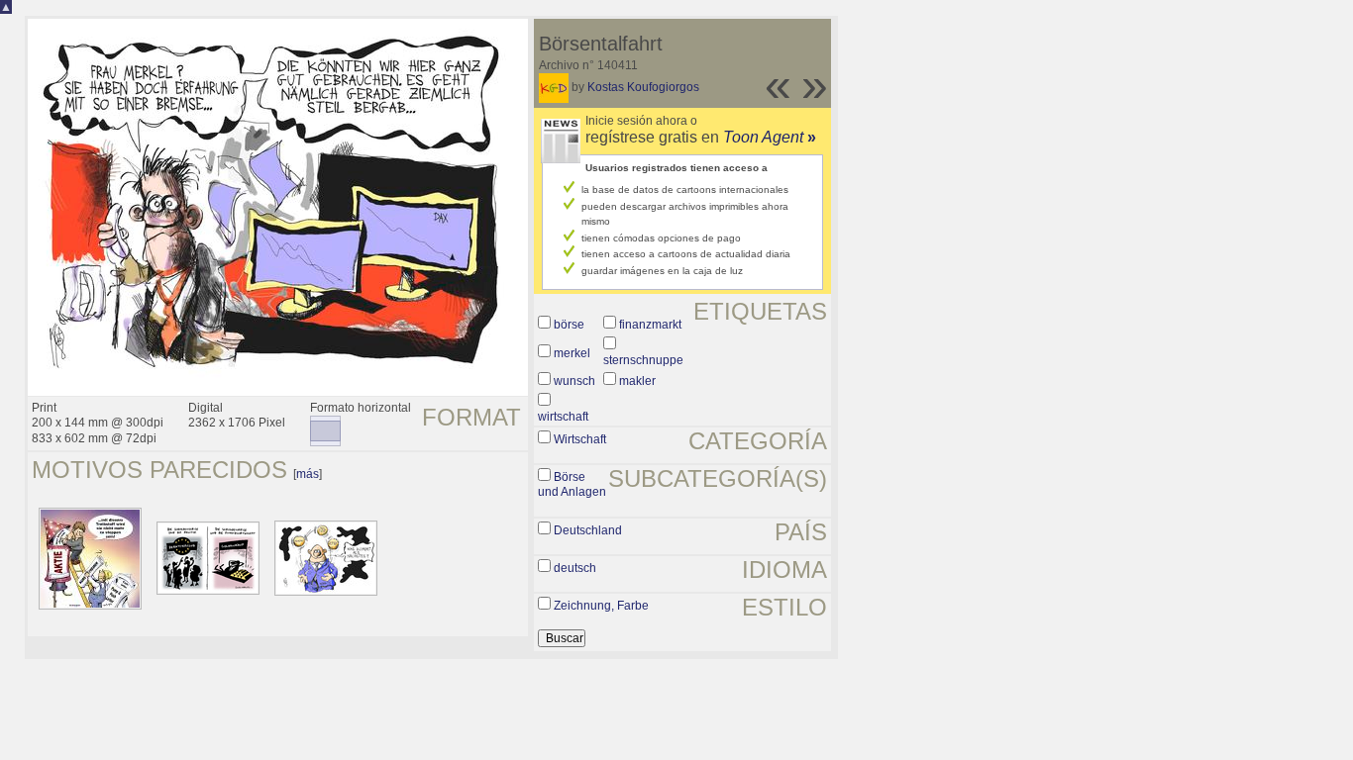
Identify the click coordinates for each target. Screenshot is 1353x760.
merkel (572, 353)
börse (569, 325)
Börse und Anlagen (572, 485)
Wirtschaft (580, 439)
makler (637, 381)
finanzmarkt (650, 325)
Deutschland (588, 530)
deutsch (575, 568)
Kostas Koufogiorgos (643, 87)
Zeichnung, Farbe (601, 606)
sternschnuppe (643, 360)
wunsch (574, 381)
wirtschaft (563, 417)
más (307, 474)
